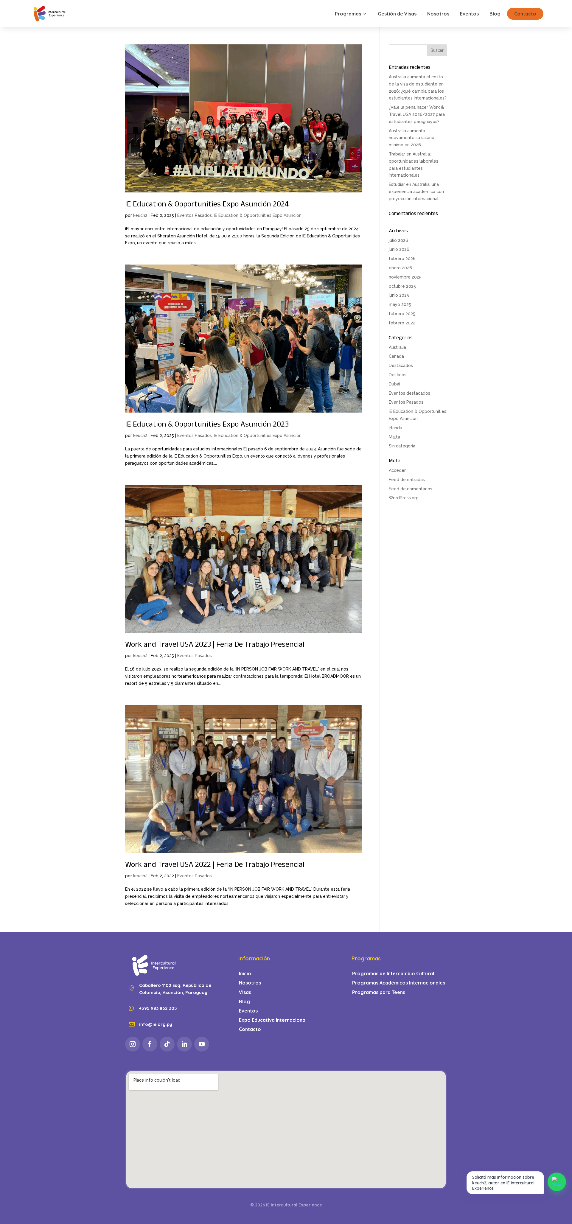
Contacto (525, 14)
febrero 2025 (402, 313)
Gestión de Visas (397, 14)
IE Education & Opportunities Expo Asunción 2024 (207, 205)
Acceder (397, 470)
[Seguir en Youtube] (201, 1044)
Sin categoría (402, 446)
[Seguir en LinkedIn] (184, 1044)
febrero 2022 (402, 323)
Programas (348, 14)
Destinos (397, 374)
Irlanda (395, 427)
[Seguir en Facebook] (149, 1044)
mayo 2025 (400, 304)
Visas (245, 992)
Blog (494, 14)
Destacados (401, 365)
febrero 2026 (402, 258)
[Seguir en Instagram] (132, 1044)
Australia (397, 347)
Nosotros (438, 14)
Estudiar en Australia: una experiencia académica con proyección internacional (416, 191)
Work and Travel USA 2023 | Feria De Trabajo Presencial (214, 645)
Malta (394, 437)
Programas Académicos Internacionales (398, 983)
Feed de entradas (407, 479)
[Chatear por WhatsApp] (557, 1181)
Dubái (394, 384)
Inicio (245, 973)
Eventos (469, 14)
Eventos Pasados (194, 215)
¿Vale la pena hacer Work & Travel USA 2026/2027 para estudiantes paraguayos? (417, 114)
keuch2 (140, 215)
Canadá (396, 356)
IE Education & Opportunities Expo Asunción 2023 (207, 425)
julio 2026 (398, 240)
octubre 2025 (402, 286)
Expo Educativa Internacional (273, 1020)
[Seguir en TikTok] (167, 1044)
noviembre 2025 (405, 277)
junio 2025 (399, 295)
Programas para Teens (378, 992)
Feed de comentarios (410, 488)
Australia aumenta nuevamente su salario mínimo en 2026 (411, 137)
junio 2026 (399, 249)
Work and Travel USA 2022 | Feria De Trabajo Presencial (214, 865)
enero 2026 (400, 267)
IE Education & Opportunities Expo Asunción (257, 215)
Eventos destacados (409, 393)
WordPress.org (404, 497)
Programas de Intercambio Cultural (393, 973)
